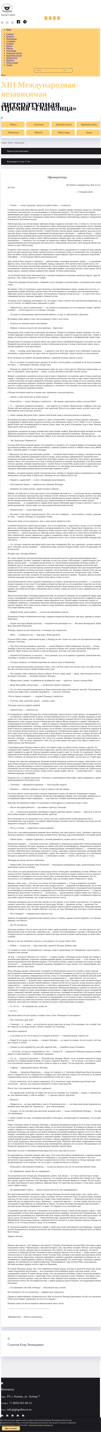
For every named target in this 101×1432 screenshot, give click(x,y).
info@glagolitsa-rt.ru (19, 1409)
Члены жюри (12, 62)
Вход (3, 75)
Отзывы (10, 43)
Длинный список (14, 53)
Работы (9, 48)
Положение (11, 39)
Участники (11, 51)
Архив (9, 65)
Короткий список (14, 55)
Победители (11, 58)
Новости (10, 36)
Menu (8, 29)
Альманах (10, 41)
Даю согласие (11, 1428)
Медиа (9, 46)
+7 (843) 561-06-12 (20, 1403)
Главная (9, 34)
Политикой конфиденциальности (41, 1425)
